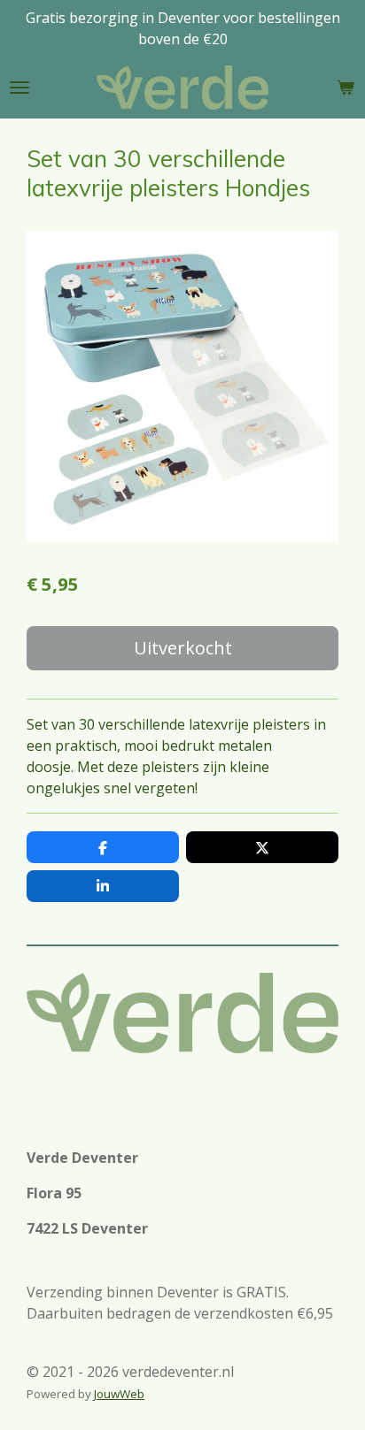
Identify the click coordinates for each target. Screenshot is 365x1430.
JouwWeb (119, 1394)
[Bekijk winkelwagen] (345, 88)
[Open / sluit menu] (19, 88)
